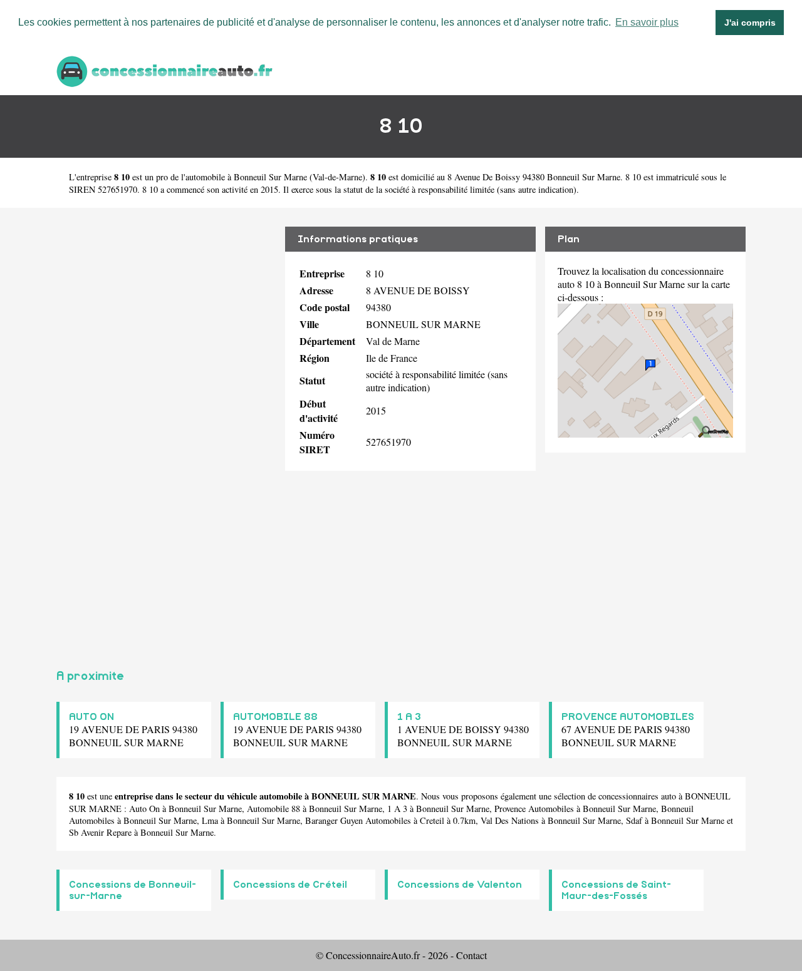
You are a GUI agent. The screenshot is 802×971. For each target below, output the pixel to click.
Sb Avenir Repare (100, 832)
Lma (210, 820)
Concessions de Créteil (290, 885)
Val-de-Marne (337, 177)
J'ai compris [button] (750, 23)
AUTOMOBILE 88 (275, 717)
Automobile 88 (273, 808)
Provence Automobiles (534, 808)
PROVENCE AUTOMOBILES (627, 717)
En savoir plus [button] (647, 22)
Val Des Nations (510, 820)
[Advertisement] (166, 433)
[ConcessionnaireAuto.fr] (166, 69)
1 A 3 (409, 717)
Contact (471, 955)
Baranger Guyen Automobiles (358, 820)
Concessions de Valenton (459, 885)
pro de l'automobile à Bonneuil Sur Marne (231, 177)
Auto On (144, 808)
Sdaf (634, 820)
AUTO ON (91, 717)
